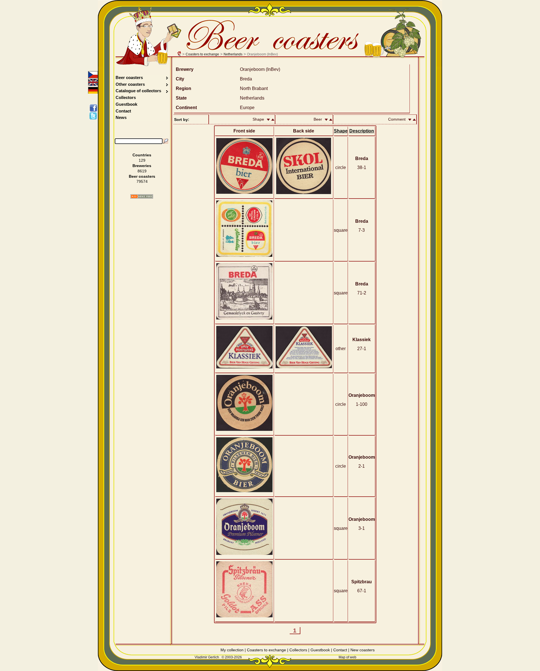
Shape (341, 131)
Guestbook (126, 104)
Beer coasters (129, 77)
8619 (142, 171)
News (121, 117)
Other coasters (131, 84)
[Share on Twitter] (94, 116)
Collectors (126, 97)
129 (142, 160)
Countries (141, 155)
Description (361, 131)
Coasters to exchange (202, 54)
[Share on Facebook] (94, 108)
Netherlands (233, 54)
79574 (142, 181)
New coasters (362, 650)
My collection (232, 650)
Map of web (347, 657)
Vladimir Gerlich (207, 657)
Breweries (141, 165)
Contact (123, 111)
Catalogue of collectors (138, 90)
